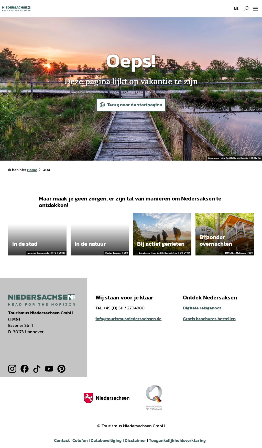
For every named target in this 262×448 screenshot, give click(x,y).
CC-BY (62, 253)
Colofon (80, 441)
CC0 (126, 253)
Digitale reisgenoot (202, 308)
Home (32, 170)
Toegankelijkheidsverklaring (177, 441)
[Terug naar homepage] (16, 8)
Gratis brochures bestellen (209, 319)
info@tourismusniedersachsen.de (128, 319)
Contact (62, 441)
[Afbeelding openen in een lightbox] (41, 300)
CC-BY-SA (255, 158)
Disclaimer (135, 441)
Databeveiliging (106, 441)
